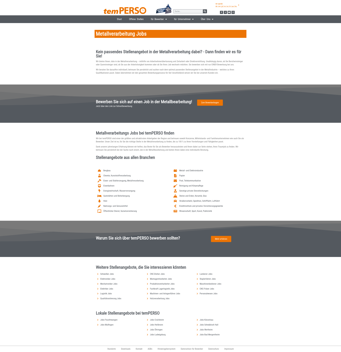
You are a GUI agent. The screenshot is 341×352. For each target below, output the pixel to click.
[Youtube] (229, 12)
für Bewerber (157, 19)
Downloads (125, 349)
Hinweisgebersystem (166, 349)
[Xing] (225, 12)
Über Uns (205, 19)
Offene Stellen (136, 19)
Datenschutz (213, 349)
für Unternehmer (182, 19)
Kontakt (139, 349)
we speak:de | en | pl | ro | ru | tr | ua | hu (226, 5)
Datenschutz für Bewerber (192, 349)
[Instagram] (233, 12)
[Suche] (205, 11)
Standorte (111, 349)
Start (119, 19)
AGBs (150, 349)
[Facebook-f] (221, 12)
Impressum (229, 349)
